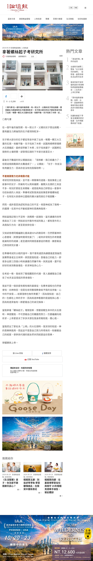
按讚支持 (47, 353)
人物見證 (37, 19)
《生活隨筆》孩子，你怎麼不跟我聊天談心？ (10, 483)
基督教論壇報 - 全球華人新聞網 (17, 7)
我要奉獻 (13, 372)
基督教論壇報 (24, 19)
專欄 (47, 19)
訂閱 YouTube (33, 359)
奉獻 (76, 8)
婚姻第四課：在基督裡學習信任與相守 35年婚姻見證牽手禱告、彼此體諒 (53, 486)
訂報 (71, 8)
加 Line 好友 (17, 353)
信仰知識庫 (82, 19)
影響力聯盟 (57, 19)
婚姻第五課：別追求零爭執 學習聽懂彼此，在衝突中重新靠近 (31, 484)
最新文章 (11, 19)
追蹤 (32, 56)
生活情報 (70, 19)
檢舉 (61, 56)
